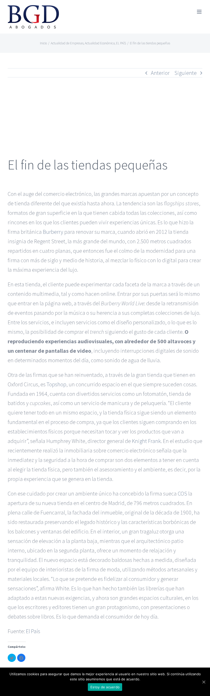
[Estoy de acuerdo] (203, 681)
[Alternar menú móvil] (199, 11)
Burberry (53, 231)
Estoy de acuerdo (105, 687)
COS (182, 493)
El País (33, 631)
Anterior (160, 72)
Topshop (56, 384)
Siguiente (185, 72)
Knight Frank (146, 441)
